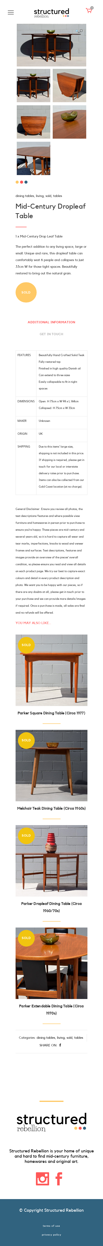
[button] (79, 31)
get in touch (51, 334)
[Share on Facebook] (60, 1045)
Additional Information (51, 322)
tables (57, 196)
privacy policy (51, 1234)
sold (48, 196)
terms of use (51, 1226)
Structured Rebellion (64, 1210)
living (40, 196)
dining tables (25, 196)
